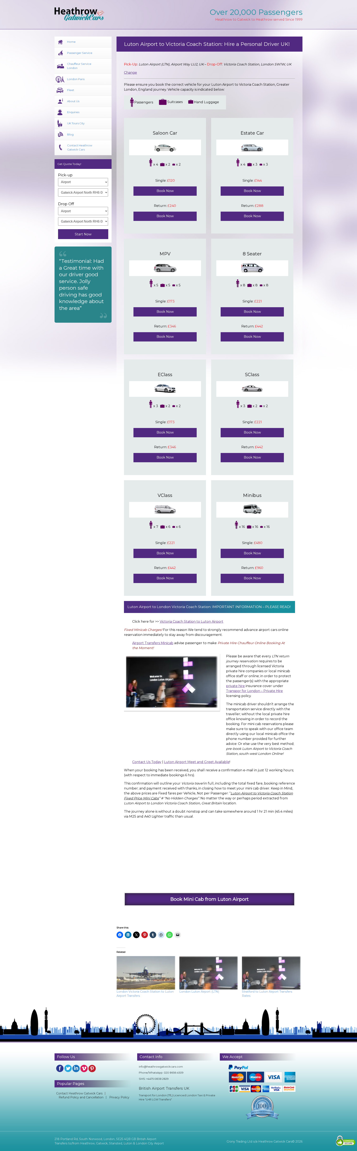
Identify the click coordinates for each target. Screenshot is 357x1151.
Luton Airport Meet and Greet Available (197, 762)
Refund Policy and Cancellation (81, 1097)
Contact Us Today (146, 762)
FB (60, 1068)
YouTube (84, 1068)
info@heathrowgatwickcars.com (161, 1066)
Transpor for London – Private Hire (254, 691)
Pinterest (92, 1068)
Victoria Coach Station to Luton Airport (191, 622)
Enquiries (73, 112)
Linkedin (76, 1068)
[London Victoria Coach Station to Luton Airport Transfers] (146, 973)
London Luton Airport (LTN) (199, 991)
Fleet (70, 90)
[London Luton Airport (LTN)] (208, 973)
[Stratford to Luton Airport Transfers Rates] (271, 973)
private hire (235, 686)
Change (130, 73)
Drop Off (66, 204)
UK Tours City (75, 123)
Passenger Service (79, 53)
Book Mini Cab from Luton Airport (209, 899)
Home (71, 41)
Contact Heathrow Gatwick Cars (79, 147)
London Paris (75, 79)
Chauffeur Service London (79, 66)
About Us (73, 101)
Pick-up (65, 175)
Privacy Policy (119, 1097)
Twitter (68, 1068)
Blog (70, 134)
